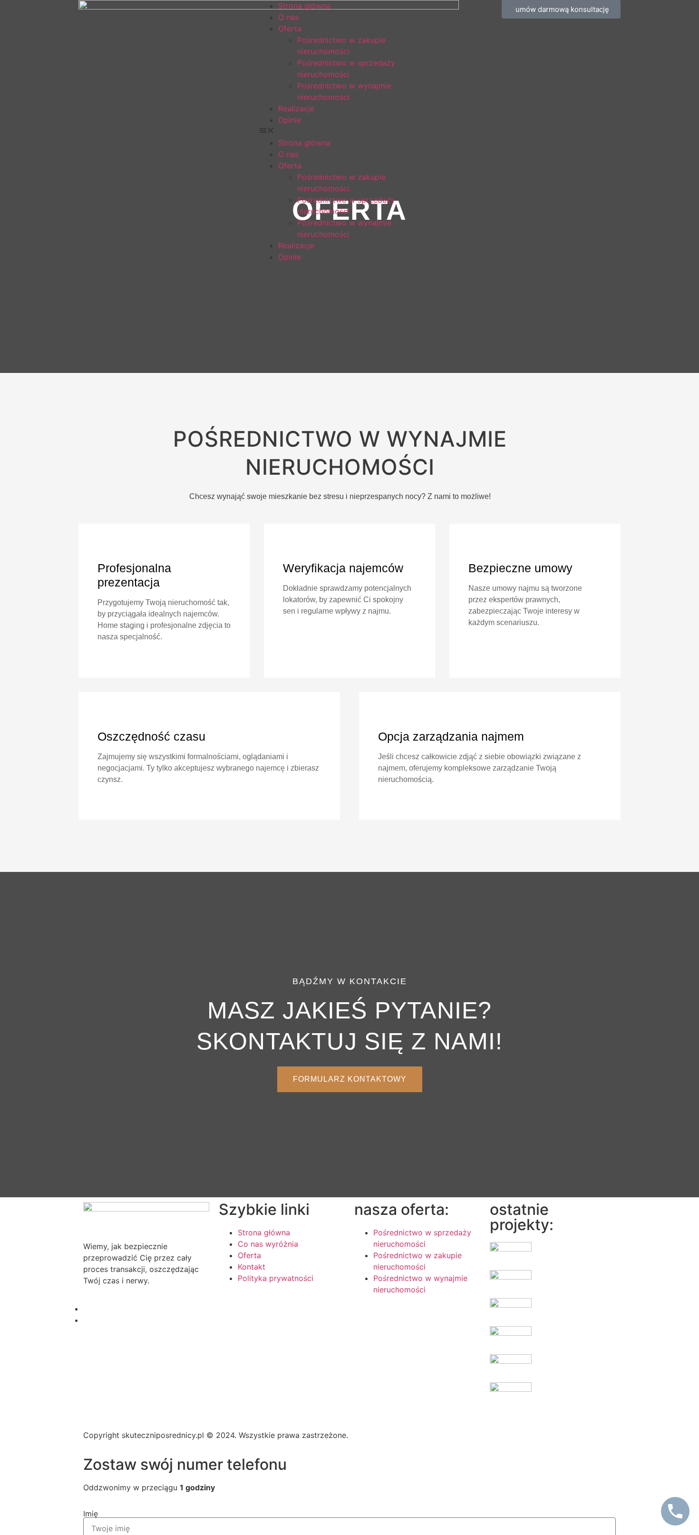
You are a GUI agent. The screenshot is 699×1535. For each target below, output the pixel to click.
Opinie (289, 120)
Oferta (289, 28)
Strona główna (304, 5)
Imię (90, 1513)
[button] (349, 131)
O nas (288, 17)
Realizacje (296, 108)
